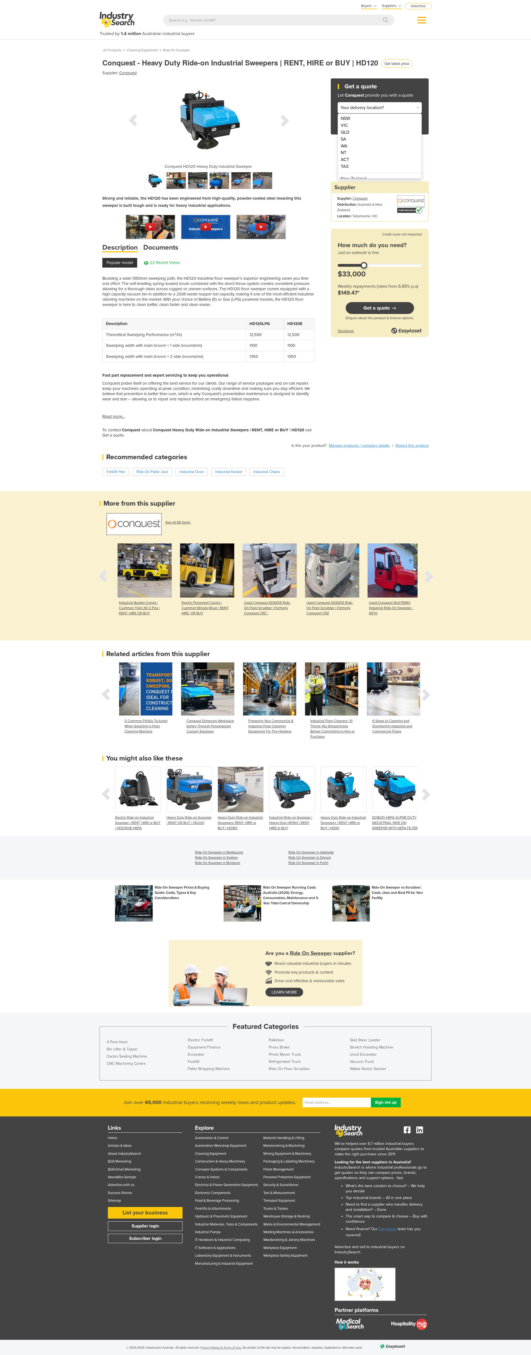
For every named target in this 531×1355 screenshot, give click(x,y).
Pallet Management (278, 1169)
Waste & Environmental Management (291, 1224)
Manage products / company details (359, 445)
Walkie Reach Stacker (368, 1068)
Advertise (418, 6)
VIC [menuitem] (344, 125)
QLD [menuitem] (345, 132)
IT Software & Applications (215, 1248)
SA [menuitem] (343, 139)
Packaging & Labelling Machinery (288, 1161)
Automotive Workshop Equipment (220, 1145)
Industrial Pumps (208, 1232)
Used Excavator (363, 1054)
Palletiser (276, 1040)
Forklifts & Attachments (213, 1208)
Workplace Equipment (280, 1248)
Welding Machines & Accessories (288, 1232)
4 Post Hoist (117, 1042)
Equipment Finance (204, 1047)
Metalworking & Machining (283, 1145)
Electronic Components (213, 1193)
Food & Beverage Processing (217, 1200)
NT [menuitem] (343, 152)
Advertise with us (121, 1185)
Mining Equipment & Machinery (287, 1153)
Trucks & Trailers (275, 1208)
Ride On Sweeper (176, 50)
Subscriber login (145, 1238)
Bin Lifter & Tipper (122, 1049)
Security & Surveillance (280, 1185)
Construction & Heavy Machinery (220, 1161)
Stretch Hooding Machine (371, 1047)
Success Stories (120, 1193)
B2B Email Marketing (124, 1169)
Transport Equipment (279, 1200)
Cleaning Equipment (142, 50)
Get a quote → (379, 308)
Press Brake (279, 1047)
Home (112, 1138)
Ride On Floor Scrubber (289, 1068)
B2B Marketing (119, 1161)
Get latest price (396, 63)
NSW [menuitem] (345, 118)
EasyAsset (388, 1229)
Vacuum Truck (362, 1061)
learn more (284, 992)
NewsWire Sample (122, 1177)
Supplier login (145, 1226)
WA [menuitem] (344, 146)
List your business (145, 1212)
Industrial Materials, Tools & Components (226, 1224)
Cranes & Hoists (207, 1177)
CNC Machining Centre (126, 1063)
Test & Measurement (279, 1193)
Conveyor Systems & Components (221, 1169)
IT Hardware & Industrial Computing (222, 1240)
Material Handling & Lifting (283, 1138)
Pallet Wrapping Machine (209, 1068)
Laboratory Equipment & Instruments (223, 1255)
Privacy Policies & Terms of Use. (221, 1347)
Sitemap (114, 1200)
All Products (112, 50)
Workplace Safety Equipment (285, 1255)
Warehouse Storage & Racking (286, 1216)
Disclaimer (346, 331)
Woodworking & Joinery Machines (289, 1240)
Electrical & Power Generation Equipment (226, 1185)
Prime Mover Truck (285, 1054)
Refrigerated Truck (285, 1061)
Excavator (196, 1054)
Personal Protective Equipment (287, 1177)
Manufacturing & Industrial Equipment (224, 1263)
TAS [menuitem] (344, 166)
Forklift (193, 1061)
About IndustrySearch (124, 1153)
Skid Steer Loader (365, 1040)
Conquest (128, 72)
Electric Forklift (200, 1040)
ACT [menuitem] (345, 159)
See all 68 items (178, 522)
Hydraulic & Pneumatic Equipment (221, 1216)
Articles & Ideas (120, 1145)
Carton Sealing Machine (127, 1056)
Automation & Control (211, 1138)
